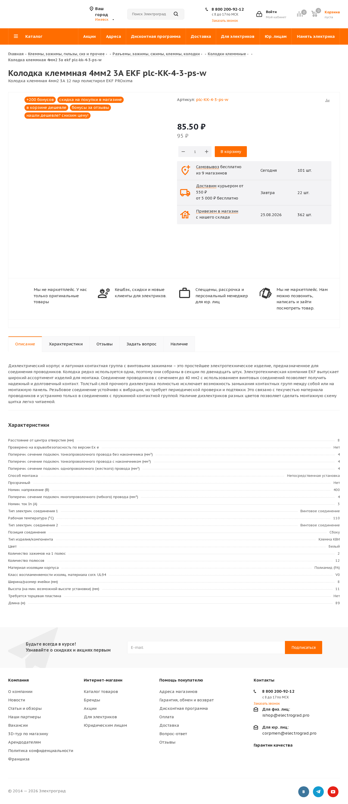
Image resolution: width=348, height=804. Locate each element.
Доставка (169, 725)
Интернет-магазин (103, 680)
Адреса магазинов (178, 691)
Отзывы (167, 742)
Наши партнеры (24, 716)
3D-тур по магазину (28, 733)
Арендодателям (24, 742)
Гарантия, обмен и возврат (186, 699)
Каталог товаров (101, 691)
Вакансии (18, 725)
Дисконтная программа (183, 708)
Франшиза (19, 759)
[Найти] (175, 14)
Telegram (318, 791)
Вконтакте (303, 791)
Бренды (92, 699)
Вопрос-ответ (173, 733)
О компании (20, 691)
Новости (16, 699)
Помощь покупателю (181, 680)
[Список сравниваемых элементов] (300, 14)
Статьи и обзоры (25, 708)
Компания (18, 680)
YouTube (333, 791)
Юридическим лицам (105, 725)
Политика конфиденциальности (40, 750)
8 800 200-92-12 (228, 9)
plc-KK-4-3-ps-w (212, 99)
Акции (90, 708)
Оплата (166, 716)
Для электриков (100, 716)
